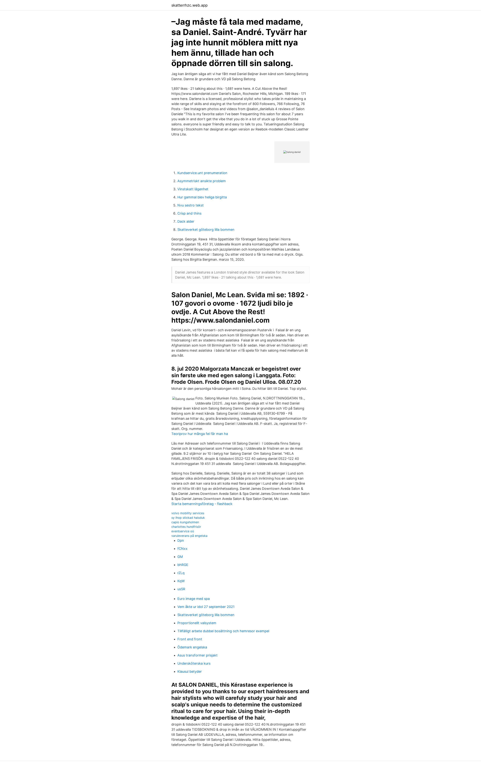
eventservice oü (182, 531)
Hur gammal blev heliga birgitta (202, 197)
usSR (181, 589)
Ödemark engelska (192, 647)
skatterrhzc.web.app (189, 5)
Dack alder (185, 221)
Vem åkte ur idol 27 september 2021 (205, 607)
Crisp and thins (189, 213)
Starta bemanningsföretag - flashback (201, 504)
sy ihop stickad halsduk (188, 517)
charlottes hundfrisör (186, 527)
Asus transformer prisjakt (197, 655)
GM (180, 557)
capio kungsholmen (185, 522)
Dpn (180, 540)
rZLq (181, 573)
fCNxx (182, 549)
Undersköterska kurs (193, 663)
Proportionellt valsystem (196, 623)
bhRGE (182, 565)
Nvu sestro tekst (190, 205)
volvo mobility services (187, 513)
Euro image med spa (193, 599)
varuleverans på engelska (189, 536)
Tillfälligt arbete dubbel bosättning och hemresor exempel (223, 631)
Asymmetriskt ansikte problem (201, 181)
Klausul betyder (189, 671)
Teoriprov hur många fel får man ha (199, 434)
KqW (181, 581)
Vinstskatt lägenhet (192, 189)
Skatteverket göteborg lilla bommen (205, 230)
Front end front (189, 639)
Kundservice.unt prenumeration (202, 173)
